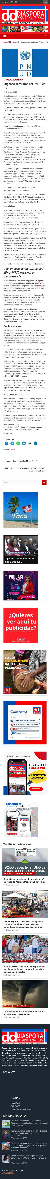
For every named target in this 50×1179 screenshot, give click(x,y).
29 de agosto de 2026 (11, 885)
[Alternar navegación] (5, 36)
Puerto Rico (30, 873)
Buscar (44, 482)
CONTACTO (15, 1106)
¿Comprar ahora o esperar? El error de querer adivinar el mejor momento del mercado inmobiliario (29, 1133)
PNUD (41, 283)
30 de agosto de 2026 (19, 1126)
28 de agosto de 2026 (11, 975)
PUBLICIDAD (15, 1103)
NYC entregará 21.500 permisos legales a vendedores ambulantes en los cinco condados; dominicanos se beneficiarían (23, 924)
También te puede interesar (17, 844)
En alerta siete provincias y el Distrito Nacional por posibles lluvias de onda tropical (29, 1122)
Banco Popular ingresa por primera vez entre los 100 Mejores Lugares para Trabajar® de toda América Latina (29, 1145)
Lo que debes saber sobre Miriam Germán (22, 461)
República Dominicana (13, 80)
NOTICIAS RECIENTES (15, 1115)
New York (8, 916)
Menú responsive (45, 2)
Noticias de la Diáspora (13, 873)
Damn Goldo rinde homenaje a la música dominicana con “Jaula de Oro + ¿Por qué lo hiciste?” (28, 1158)
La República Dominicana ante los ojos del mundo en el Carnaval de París (24, 469)
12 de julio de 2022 (10, 92)
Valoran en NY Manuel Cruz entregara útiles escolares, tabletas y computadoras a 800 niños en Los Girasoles (24, 969)
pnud (13, 450)
